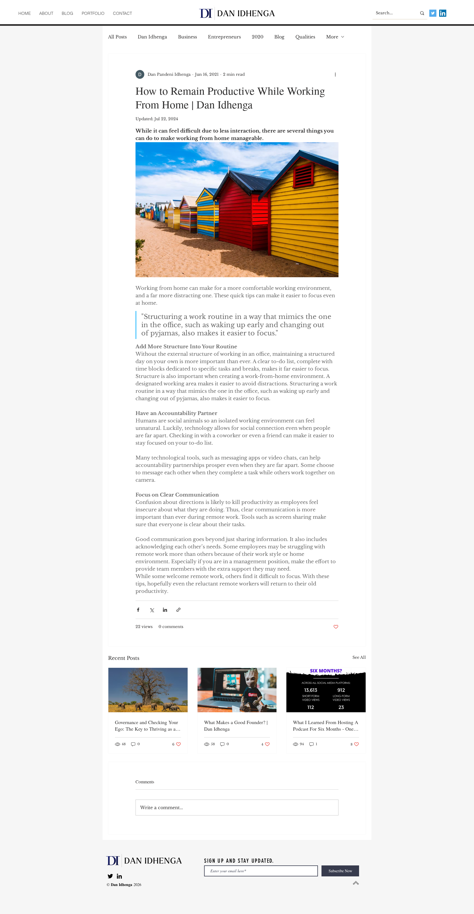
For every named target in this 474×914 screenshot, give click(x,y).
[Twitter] (110, 876)
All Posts (117, 37)
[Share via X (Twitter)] (151, 609)
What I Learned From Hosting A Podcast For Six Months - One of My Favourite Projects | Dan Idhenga (325, 725)
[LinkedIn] (119, 876)
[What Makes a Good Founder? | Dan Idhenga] (237, 690)
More (332, 37)
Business (187, 37)
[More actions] (335, 74)
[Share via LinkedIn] (165, 609)
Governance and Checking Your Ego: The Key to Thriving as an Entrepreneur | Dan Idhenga (146, 725)
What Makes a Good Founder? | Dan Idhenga (236, 725)
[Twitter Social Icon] (432, 13)
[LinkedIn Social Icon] (442, 13)
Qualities (305, 37)
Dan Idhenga (152, 37)
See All (359, 657)
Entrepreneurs (224, 37)
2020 (257, 37)
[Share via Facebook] (138, 609)
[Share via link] (178, 609)
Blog (279, 37)
